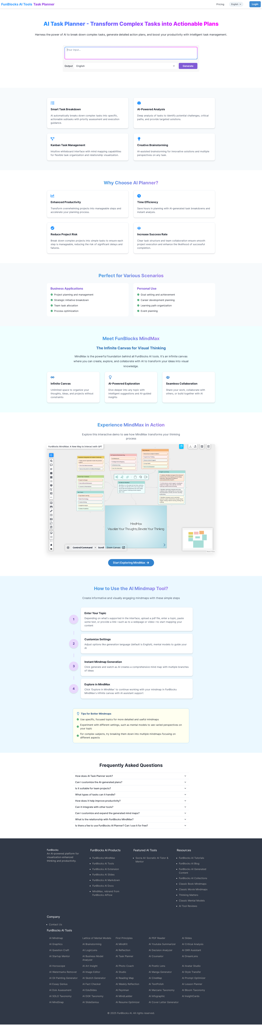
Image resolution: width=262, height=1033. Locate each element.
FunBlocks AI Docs (103, 885)
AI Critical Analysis (192, 944)
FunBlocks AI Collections (193, 878)
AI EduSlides (89, 990)
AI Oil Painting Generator (63, 977)
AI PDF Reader (157, 938)
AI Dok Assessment (60, 990)
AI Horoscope (57, 965)
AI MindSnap (56, 1002)
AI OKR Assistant (191, 950)
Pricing (220, 4)
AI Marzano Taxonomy (162, 990)
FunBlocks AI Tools (16, 4)
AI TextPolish (156, 984)
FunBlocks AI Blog (189, 863)
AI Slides (187, 938)
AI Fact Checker (91, 984)
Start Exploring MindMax (129, 562)
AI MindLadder (124, 996)
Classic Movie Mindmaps (193, 889)
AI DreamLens (190, 956)
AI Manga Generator (160, 971)
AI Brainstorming (91, 944)
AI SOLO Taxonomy (60, 996)
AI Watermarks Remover (63, 971)
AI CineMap (155, 977)
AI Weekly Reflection (127, 984)
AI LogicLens (89, 950)
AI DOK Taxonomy (92, 996)
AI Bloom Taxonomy (193, 990)
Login (255, 4)
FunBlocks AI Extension (105, 869)
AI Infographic (157, 996)
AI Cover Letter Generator (164, 1002)
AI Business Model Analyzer (92, 958)
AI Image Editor (91, 971)
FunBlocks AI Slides (103, 874)
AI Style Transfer (191, 971)
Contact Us (55, 924)
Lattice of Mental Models (96, 938)
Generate (188, 65)
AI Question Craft (59, 950)
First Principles (124, 938)
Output (69, 65)
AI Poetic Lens (157, 965)
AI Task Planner (124, 956)
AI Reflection (123, 950)
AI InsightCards (190, 996)
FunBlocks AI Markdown (106, 880)
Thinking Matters (188, 894)
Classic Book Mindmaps (192, 883)
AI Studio (121, 971)
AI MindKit (122, 944)
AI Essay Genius (58, 984)
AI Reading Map (125, 977)
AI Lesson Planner (192, 984)
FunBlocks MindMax (103, 857)
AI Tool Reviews (188, 905)
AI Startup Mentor (59, 956)
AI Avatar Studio (191, 965)
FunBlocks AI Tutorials (191, 857)
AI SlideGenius (90, 1002)
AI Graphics (55, 944)
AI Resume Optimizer (128, 1002)
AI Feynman (122, 990)
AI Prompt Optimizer (193, 977)
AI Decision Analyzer (160, 950)
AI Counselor (156, 956)
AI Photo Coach (125, 965)
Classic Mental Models (192, 900)
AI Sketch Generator (94, 977)
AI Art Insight (89, 965)
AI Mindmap (56, 938)
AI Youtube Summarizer (162, 944)
